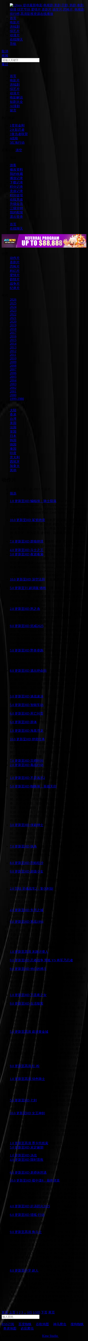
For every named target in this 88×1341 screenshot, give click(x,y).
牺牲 (42, 588)
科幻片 (15, 270)
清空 (19, 150)
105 (29, 1312)
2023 (13, 310)
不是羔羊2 (37, 777)
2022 (13, 314)
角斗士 (37, 1232)
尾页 (51, 1312)
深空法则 (38, 579)
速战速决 (36, 696)
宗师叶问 (36, 760)
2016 (13, 336)
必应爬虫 (27, 1328)
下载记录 (16, 182)
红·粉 (35, 1066)
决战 (33, 1155)
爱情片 (15, 275)
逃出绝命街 (38, 670)
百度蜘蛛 (25, 1324)
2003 (13, 384)
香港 (13, 414)
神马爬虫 (59, 1324)
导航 (13, 44)
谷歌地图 (42, 1324)
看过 (5, 64)
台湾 (13, 418)
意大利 (15, 457)
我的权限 (16, 212)
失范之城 (36, 910)
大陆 (13, 410)
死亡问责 (36, 713)
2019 (13, 325)
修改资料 (16, 169)
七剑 (33, 1100)
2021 (13, 318)
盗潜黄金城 (40, 1031)
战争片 (15, 283)
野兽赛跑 (36, 650)
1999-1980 (17, 398)
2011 (13, 354)
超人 (35, 1270)
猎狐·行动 (37, 1214)
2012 (13, 351)
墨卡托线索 (40, 1143)
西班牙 (15, 461)
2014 (13, 343)
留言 (13, 110)
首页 (13, 18)
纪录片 (15, 288)
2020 (13, 321)
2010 (13, 358)
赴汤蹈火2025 (40, 1206)
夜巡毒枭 (36, 554)
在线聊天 (16, 39)
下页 (44, 1312)
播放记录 (16, 178)
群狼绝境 (36, 541)
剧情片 (15, 279)
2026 (13, 299)
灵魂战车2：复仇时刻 (37, 888)
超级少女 (36, 871)
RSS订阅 (8, 1324)
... (25, 1312)
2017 (13, 332)
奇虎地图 (9, 1328)
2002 (13, 387)
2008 (13, 365)
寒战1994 (36, 921)
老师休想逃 (38, 1172)
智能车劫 (36, 705)
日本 (13, 436)
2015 (13, 340)
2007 (13, 369)
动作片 (15, 258)
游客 (13, 165)
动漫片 (15, 35)
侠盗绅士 (36, 825)
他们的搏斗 (38, 969)
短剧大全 (16, 101)
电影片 (15, 22)
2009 (13, 362)
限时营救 (36, 1159)
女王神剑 (38, 1113)
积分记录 (16, 186)
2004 (13, 380)
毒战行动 (36, 765)
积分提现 (16, 195)
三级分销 (16, 208)
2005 (13, 376)
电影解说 (16, 97)
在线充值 (16, 199)
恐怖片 (15, 266)
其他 (13, 470)
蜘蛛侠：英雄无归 (43, 786)
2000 (13, 395)
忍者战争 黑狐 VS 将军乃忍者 (51, 960)
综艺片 (15, 31)
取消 (5, 51)
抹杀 (33, 846)
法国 (13, 427)
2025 (13, 303)
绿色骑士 (38, 1079)
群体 (33, 722)
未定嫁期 (36, 1147)
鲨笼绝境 (38, 520)
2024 (13, 307)
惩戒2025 (36, 626)
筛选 (13, 493)
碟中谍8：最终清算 (46, 1180)
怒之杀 (35, 608)
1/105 (36, 1312)
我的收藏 (16, 174)
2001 (13, 391)
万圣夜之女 (38, 995)
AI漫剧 (15, 106)
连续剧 (15, 26)
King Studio (50, 1336)
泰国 (13, 448)
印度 (13, 453)
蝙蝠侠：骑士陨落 (43, 501)
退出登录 (16, 216)
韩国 (13, 440)
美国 (13, 423)
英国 (13, 431)
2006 (13, 373)
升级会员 (16, 204)
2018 (13, 329)
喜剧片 (15, 262)
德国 (13, 444)
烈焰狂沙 (36, 863)
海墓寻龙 (36, 730)
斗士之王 (36, 550)
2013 (13, 347)
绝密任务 (38, 739)
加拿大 (15, 466)
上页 (12, 1312)
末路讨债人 (40, 951)
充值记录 (16, 191)
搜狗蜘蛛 (77, 1324)
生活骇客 (36, 1003)
